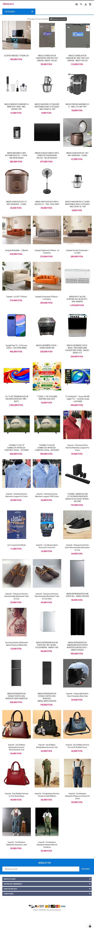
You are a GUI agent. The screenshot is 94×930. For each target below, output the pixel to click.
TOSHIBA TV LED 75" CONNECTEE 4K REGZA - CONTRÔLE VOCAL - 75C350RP (17, 447)
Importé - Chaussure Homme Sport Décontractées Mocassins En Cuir (77, 547)
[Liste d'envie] (19, 31)
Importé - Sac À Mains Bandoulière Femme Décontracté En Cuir (16, 747)
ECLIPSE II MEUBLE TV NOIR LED (16, 56)
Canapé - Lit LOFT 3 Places (16, 297)
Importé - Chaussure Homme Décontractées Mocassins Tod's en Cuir (16, 596)
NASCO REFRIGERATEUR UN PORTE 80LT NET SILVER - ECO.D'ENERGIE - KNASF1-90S (46, 645)
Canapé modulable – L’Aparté (16, 250)
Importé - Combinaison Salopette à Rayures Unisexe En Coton (77, 796)
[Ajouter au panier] (14, 31)
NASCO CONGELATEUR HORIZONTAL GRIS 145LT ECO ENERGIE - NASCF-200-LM (77, 58)
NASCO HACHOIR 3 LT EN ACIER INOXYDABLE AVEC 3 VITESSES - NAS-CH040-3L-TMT (47, 106)
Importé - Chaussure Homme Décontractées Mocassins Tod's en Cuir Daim (47, 596)
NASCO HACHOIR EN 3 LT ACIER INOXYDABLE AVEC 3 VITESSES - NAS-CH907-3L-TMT (77, 204)
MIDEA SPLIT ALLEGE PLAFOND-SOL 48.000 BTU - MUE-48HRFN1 (77, 299)
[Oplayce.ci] (47, 906)
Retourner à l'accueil (59, 19)
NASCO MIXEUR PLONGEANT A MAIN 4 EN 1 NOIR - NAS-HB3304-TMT (17, 106)
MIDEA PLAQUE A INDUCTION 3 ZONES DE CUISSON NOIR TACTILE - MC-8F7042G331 (47, 155)
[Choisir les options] (75, 420)
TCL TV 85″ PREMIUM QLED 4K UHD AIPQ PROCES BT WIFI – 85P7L (16, 399)
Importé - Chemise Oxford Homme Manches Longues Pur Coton (77, 447)
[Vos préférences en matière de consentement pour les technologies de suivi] (90, 926)
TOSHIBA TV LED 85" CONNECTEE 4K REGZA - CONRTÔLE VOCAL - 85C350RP (47, 447)
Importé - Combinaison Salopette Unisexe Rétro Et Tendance (47, 844)
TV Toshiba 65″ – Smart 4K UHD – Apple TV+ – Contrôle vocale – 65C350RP (77, 399)
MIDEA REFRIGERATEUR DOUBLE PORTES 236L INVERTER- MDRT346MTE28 (16, 696)
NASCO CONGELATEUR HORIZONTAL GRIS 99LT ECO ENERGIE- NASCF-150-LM (47, 58)
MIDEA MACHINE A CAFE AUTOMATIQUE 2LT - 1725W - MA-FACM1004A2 (16, 155)
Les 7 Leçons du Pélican (16, 545)
